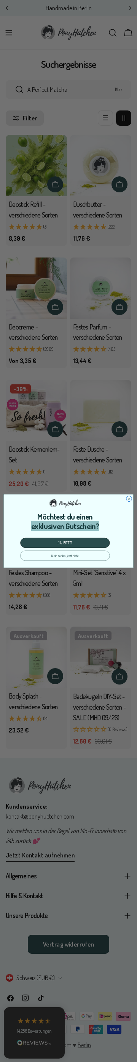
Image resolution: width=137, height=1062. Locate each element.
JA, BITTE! (65, 543)
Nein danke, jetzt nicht (65, 555)
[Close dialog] (129, 499)
